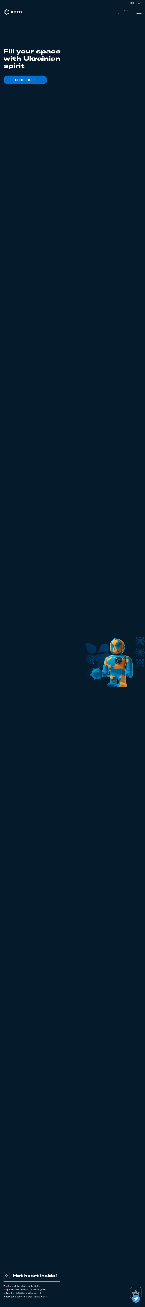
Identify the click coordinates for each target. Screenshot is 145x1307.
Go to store (25, 80)
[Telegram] (136, 1299)
